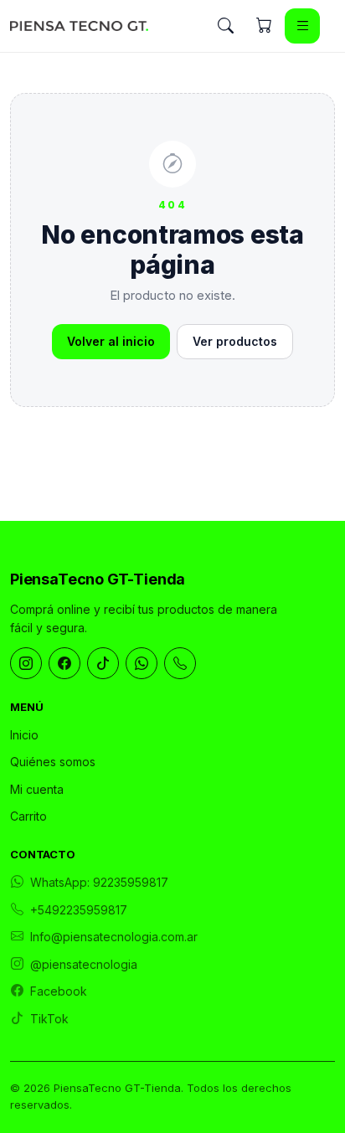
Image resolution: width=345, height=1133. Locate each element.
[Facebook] (64, 663)
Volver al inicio (111, 341)
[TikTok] (103, 663)
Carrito (28, 816)
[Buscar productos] (225, 26)
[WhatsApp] (141, 663)
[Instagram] (26, 663)
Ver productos (235, 341)
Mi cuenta (37, 789)
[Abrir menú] (302, 26)
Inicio (24, 735)
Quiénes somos (52, 761)
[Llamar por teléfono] (180, 663)
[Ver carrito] (263, 26)
